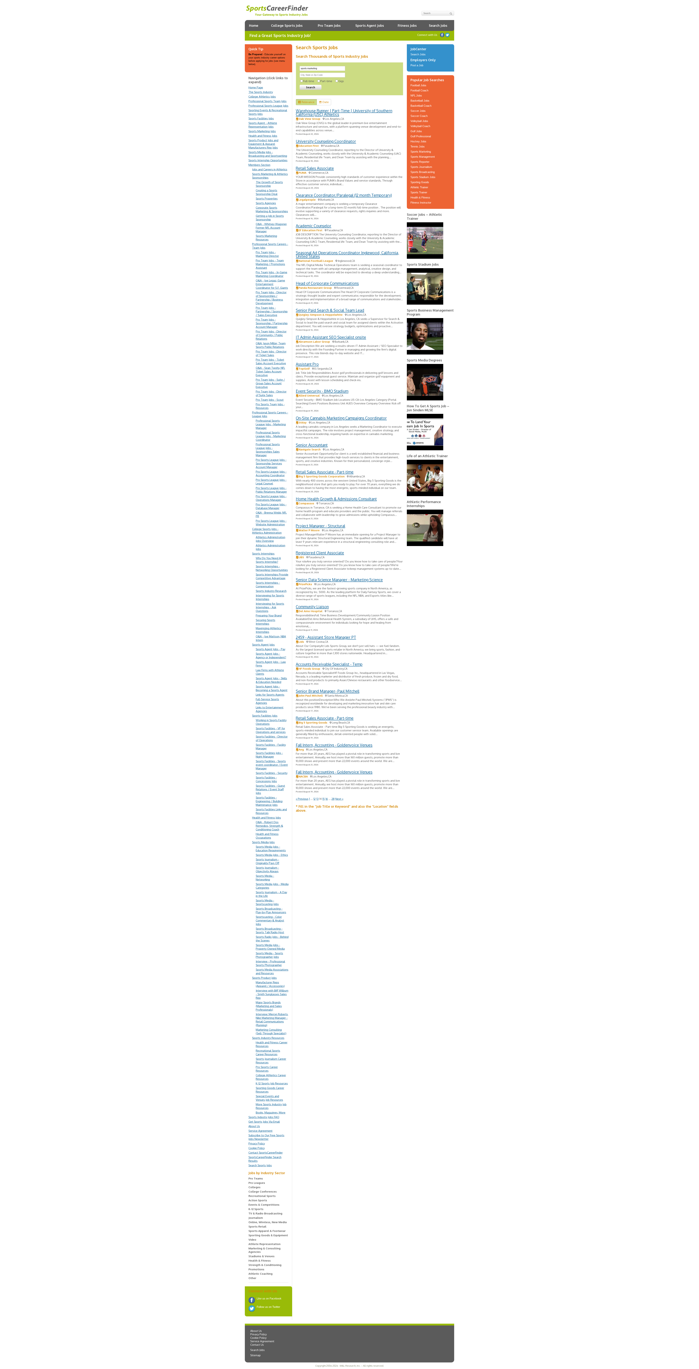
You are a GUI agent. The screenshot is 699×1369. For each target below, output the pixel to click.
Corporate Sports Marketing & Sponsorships (272, 209)
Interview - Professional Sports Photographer (270, 963)
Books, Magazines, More (270, 1112)
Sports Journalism (421, 166)
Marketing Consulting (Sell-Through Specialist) (271, 1031)
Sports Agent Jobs (369, 25)
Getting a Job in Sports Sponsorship (270, 217)
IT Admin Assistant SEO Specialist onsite (331, 337)
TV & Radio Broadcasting (265, 1213)
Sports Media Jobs (263, 842)
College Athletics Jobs (262, 96)
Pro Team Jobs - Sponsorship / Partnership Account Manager (272, 323)
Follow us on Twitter (447, 35)
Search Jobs (438, 25)
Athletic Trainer (419, 187)
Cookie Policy (256, 1148)
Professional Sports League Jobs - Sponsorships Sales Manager (268, 450)
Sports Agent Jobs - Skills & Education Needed (271, 680)
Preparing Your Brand (269, 615)
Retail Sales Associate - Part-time (325, 471)
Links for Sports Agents (270, 694)
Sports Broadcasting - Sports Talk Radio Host (270, 930)
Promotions (256, 1269)
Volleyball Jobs (419, 121)
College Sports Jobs (287, 25)
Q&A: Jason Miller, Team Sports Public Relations (271, 345)
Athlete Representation (264, 1244)
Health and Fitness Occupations (267, 835)
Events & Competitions (263, 1204)
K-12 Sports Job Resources (272, 1083)
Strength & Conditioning (264, 1265)
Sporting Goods (419, 182)
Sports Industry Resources (268, 1038)
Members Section (259, 165)
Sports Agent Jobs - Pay (270, 649)
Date (326, 102)
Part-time (326, 81)
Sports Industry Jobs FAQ (263, 1117)
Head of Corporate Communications (327, 283)
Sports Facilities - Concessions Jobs (266, 779)
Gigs (341, 81)
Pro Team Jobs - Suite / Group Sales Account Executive (270, 383)
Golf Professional (420, 136)
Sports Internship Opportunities (267, 160)
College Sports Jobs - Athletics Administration (267, 530)
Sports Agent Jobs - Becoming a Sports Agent (271, 688)
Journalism (255, 1218)
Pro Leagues (256, 1183)
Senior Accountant (312, 444)
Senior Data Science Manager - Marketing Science (339, 579)
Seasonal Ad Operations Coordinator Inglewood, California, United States (347, 254)
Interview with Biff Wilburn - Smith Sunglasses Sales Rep (272, 994)
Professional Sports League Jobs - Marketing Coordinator (271, 436)
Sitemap (255, 1355)
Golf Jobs (416, 131)
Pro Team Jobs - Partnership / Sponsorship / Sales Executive (272, 311)
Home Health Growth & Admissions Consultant (336, 498)
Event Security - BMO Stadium (322, 391)
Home (253, 25)
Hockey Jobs (418, 141)
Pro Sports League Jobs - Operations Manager (271, 498)
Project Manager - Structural (320, 525)
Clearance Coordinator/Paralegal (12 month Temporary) (344, 195)
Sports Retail (257, 1226)
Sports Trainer (418, 192)
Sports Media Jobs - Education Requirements (271, 848)
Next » (339, 799)
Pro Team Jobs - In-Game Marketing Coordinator (271, 274)
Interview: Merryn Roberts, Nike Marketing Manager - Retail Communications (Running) (272, 1020)
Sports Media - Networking (265, 877)
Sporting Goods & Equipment (268, 1235)
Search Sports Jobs (260, 1165)
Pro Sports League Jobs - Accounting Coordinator (271, 473)
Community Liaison (312, 606)
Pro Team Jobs (329, 25)
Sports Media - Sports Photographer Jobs (269, 955)
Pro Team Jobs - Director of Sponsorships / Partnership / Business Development (271, 298)
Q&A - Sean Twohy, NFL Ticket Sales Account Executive (270, 371)
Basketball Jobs (419, 100)
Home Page (255, 87)
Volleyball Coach (420, 126)
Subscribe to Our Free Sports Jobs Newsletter (266, 1137)
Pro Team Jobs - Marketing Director (267, 254)
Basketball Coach (420, 105)
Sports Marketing (420, 151)
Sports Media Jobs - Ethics (272, 855)
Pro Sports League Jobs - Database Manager (271, 506)
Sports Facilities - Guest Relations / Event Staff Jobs (270, 789)
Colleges (254, 1187)
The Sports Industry (260, 92)
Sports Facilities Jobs (261, 118)
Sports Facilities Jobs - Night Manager (269, 754)
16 (326, 799)
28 (333, 799)
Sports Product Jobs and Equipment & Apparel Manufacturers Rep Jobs (263, 144)
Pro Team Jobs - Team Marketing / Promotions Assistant (270, 264)
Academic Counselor (313, 225)
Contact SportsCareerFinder (265, 1152)
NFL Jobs (416, 95)
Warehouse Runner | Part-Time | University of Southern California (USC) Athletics (344, 112)
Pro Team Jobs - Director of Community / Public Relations (271, 335)
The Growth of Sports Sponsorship (269, 184)
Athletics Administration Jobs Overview (270, 539)
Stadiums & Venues (261, 1256)
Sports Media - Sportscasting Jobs (267, 902)
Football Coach (419, 90)
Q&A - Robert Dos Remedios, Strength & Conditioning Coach (269, 825)
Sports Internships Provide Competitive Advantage (272, 576)
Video (252, 1239)
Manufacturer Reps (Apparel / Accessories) (270, 984)
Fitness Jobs (407, 25)
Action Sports (257, 1200)
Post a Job (416, 65)
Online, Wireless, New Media (267, 1222)
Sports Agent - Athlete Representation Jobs (262, 124)
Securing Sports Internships (265, 621)
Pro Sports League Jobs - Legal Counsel (271, 481)
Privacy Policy (256, 1143)
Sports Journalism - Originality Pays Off (267, 861)
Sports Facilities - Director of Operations (272, 738)
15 (323, 799)
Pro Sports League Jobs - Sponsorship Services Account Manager (271, 463)
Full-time (308, 81)
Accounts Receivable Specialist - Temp (329, 664)
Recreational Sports (262, 1196)
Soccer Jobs (418, 110)
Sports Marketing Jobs (262, 131)
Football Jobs (418, 85)
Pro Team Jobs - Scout (270, 399)
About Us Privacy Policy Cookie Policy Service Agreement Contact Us (262, 1337)
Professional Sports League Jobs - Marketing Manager (271, 424)
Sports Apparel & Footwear (267, 1231)
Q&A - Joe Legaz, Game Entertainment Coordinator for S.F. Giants (272, 284)
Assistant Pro (307, 364)
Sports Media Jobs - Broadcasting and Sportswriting (267, 153)
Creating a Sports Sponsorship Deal (266, 192)
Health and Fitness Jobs (262, 135)
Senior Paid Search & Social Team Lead (330, 310)
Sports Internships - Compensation (268, 584)
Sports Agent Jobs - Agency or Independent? (271, 655)
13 (317, 799)
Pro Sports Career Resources (267, 1068)
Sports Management (422, 156)
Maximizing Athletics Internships (268, 630)
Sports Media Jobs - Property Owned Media (270, 946)
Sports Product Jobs (264, 978)
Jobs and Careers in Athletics (269, 169)
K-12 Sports (255, 1209)
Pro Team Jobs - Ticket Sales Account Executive (271, 361)
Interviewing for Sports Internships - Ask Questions (270, 607)
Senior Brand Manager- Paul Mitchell (327, 691)
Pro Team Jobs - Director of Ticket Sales (271, 353)
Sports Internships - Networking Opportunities (272, 568)
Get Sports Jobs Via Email (264, 1121)
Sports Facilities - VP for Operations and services (271, 730)
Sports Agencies (266, 203)
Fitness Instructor (420, 202)
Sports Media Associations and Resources (272, 971)
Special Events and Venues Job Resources (269, 1098)
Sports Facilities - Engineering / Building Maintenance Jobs (269, 801)
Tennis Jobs (417, 146)
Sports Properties (267, 198)
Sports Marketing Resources (266, 237)
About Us (254, 1126)
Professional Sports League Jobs (268, 105)
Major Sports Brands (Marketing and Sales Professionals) (269, 1006)
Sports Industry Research (271, 591)
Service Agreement (260, 1130)
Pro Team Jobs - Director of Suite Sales (271, 393)
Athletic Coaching (260, 1273)
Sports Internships (263, 553)
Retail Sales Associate (315, 168)
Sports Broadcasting (422, 172)
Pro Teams (255, 1178)
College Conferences (262, 1191)
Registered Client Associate (320, 552)
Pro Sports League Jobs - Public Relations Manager (271, 489)
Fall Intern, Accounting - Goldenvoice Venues (334, 744)
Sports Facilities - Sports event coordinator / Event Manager (272, 764)
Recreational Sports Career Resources (268, 1052)
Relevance (308, 102)
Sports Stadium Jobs (422, 177)
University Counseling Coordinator (326, 141)
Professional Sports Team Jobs (267, 101)
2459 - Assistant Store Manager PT (326, 637)
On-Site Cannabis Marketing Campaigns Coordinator (341, 417)
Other (252, 1278)
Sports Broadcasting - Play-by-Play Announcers (271, 910)
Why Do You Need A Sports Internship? (268, 560)
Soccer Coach (419, 115)
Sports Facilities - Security (271, 773)
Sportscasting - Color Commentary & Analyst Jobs (270, 920)
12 (314, 799)
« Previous (302, 799)
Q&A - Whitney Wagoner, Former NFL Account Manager (271, 227)
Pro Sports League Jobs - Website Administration (271, 522)
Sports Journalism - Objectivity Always (267, 869)
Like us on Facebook (442, 35)
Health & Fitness (259, 1260)
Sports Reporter (419, 161)
